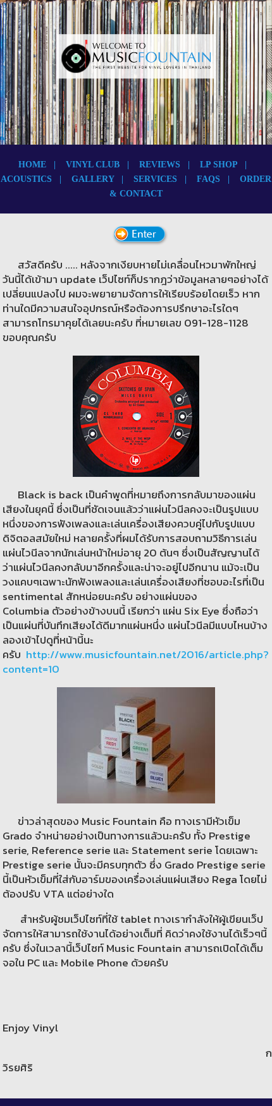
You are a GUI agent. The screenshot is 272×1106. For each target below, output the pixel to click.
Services (155, 179)
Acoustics (26, 179)
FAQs (208, 179)
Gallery (92, 179)
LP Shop (218, 164)
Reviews (159, 164)
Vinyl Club (93, 164)
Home (32, 164)
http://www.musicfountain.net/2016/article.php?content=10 (136, 661)
